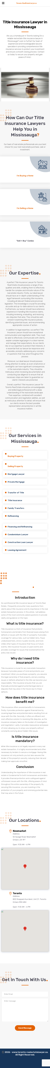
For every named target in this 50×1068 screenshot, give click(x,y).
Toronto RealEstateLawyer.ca (26, 3)
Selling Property (15, 466)
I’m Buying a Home (25, 176)
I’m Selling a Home (25, 208)
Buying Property (15, 456)
